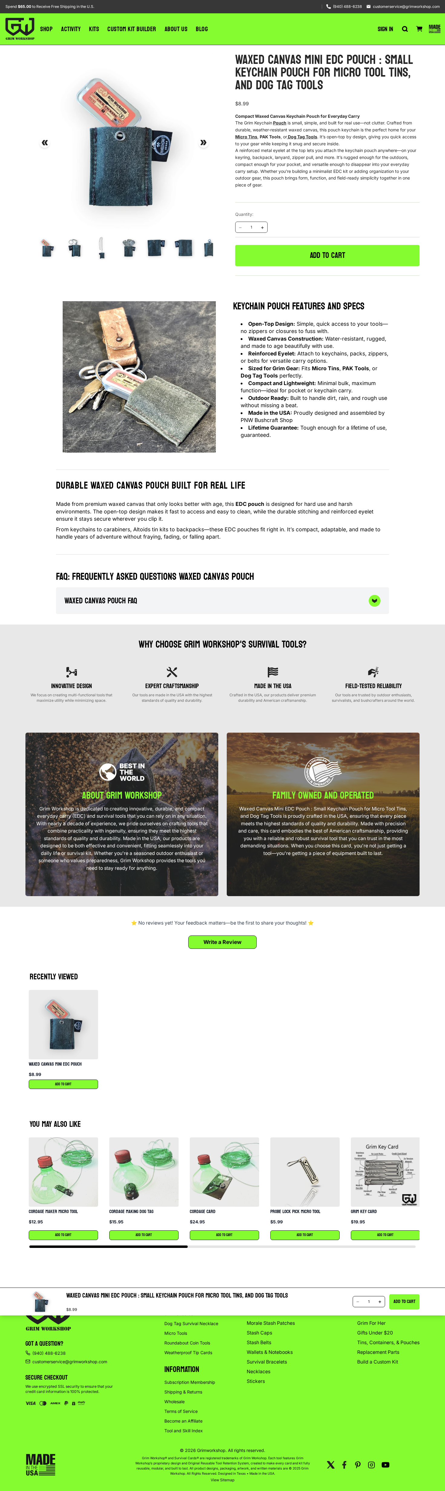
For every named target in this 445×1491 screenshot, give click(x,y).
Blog (202, 29)
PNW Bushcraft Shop (267, 420)
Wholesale (174, 1401)
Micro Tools (175, 1333)
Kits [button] (94, 29)
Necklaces (258, 1371)
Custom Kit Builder (131, 29)
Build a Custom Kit (377, 1362)
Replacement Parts (378, 1352)
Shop (46, 29)
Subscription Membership (189, 1382)
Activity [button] (71, 29)
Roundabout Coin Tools (187, 1342)
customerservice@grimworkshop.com (406, 6)
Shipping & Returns (183, 1391)
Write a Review (222, 942)
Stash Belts (259, 1342)
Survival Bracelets (267, 1362)
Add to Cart (63, 1084)
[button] (63, 1039)
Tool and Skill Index (183, 1430)
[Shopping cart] (419, 29)
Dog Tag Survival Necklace (191, 1323)
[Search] (405, 29)
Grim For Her (371, 1323)
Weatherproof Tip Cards (188, 1352)
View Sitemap (223, 1480)
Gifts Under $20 (375, 1333)
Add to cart (327, 255)
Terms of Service (181, 1411)
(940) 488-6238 (347, 6)
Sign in (385, 29)
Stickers (256, 1381)
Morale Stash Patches (271, 1323)
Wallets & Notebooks (270, 1352)
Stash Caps (259, 1333)
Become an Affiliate (183, 1420)
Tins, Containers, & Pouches (388, 1342)
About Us (176, 29)
